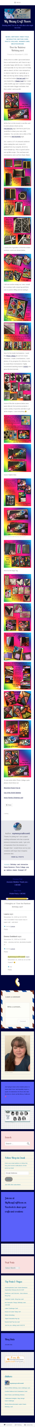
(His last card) (20, 78)
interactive (11, 39)
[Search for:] (17, 1144)
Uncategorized (17, 44)
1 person (12, 926)
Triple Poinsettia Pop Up (12, 1318)
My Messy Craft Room (17, 21)
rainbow (9, 870)
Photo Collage (11, 41)
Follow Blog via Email (15, 1157)
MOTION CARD (22, 39)
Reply (6, 929)
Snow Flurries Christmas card (13, 797)
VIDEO (25, 366)
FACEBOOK (8, 128)
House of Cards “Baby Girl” (13, 1311)
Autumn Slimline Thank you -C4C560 (17, 882)
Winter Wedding (9, 1315)
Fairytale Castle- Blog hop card (14, 1299)
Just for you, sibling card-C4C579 (15, 1325)
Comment (23, 1021)
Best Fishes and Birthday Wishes (14, 1395)
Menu (19, 2)
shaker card (24, 41)
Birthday (15, 37)
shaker (15, 870)
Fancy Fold (24, 37)
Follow (9, 1179)
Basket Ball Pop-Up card (12, 1322)
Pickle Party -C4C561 (17, 892)
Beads (8, 37)
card (18, 864)
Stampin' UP (22, 870)
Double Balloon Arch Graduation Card (16, 1391)
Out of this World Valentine (12, 793)
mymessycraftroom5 (21, 833)
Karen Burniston (9, 867)
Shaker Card (19, 81)
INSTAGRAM (16, 136)
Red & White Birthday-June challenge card (17, 1388)
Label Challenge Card (11, 1308)
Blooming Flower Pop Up (12, 788)
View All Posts (17, 857)
